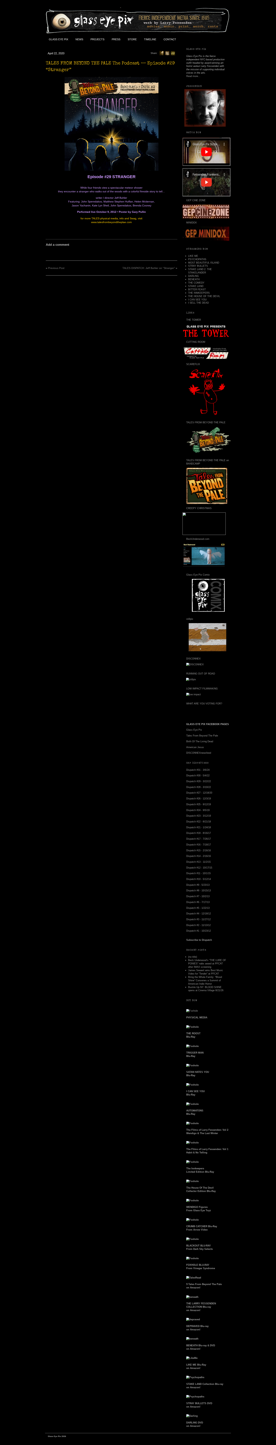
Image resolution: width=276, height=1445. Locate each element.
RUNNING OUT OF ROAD (200, 673)
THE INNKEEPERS (199, 292)
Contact (170, 39)
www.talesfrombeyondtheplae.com (111, 222)
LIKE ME (193, 256)
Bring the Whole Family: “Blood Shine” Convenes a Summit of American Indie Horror (205, 980)
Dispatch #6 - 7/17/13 (198, 902)
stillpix (189, 619)
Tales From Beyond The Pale (202, 735)
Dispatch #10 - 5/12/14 (198, 879)
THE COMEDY (196, 282)
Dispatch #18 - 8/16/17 (198, 833)
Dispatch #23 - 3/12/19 (198, 815)
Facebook (188, 39)
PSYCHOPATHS (197, 259)
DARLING (193, 276)
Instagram (213, 39)
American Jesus (195, 747)
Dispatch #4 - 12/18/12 (198, 913)
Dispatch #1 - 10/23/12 (198, 930)
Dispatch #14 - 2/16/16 (198, 856)
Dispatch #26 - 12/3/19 (198, 798)
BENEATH (194, 279)
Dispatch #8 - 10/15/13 (198, 890)
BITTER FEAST (197, 289)
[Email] (172, 53)
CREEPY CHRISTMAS (199, 508)
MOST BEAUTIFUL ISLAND (203, 262)
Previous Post (56, 268)
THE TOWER (193, 319)
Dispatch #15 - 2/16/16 (198, 850)
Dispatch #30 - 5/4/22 (198, 775)
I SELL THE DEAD (198, 302)
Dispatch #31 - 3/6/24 (198, 769)
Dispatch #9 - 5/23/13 (198, 884)
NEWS (79, 39)
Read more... (193, 76)
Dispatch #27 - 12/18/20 (199, 792)
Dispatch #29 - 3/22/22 (198, 781)
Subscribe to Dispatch (199, 940)
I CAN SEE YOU (197, 299)
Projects (97, 39)
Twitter (196, 39)
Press (116, 39)
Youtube (204, 39)
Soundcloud (221, 39)
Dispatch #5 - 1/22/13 (198, 908)
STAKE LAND (195, 286)
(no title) (192, 956)
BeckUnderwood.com (197, 539)
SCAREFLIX (193, 364)
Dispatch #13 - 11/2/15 (198, 861)
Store (132, 39)
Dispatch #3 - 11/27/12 (198, 919)
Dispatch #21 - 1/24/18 (198, 827)
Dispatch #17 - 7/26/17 (198, 838)
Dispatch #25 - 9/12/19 (198, 804)
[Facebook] (161, 53)
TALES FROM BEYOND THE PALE (205, 422)
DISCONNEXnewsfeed (198, 752)
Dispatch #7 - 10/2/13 (198, 896)
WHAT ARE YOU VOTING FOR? (204, 703)
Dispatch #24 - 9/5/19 (198, 810)
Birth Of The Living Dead (199, 741)
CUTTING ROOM (195, 342)
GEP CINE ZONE (196, 200)
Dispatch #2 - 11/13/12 (198, 925)
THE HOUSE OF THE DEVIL (204, 296)
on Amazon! (201, 1307)
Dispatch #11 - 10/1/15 (198, 873)
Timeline (150, 39)
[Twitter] (167, 53)
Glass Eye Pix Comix (198, 574)
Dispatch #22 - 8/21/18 (198, 821)
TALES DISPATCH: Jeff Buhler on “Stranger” (148, 268)
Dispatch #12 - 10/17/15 (199, 867)
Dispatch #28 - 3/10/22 (198, 787)
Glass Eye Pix (58, 39)
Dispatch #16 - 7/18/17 (198, 844)
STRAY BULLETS (198, 265)
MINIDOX (191, 222)
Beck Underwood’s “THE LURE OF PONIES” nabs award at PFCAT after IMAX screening (207, 963)
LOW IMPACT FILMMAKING (202, 688)
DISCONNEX (193, 658)
